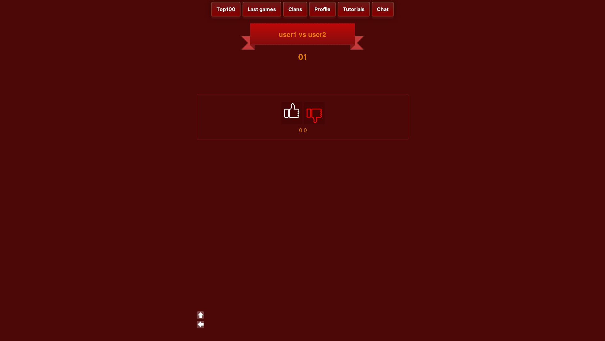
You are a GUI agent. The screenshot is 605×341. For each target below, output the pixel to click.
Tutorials (354, 9)
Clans (295, 9)
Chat (383, 9)
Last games (262, 9)
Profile (322, 9)
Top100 (225, 9)
